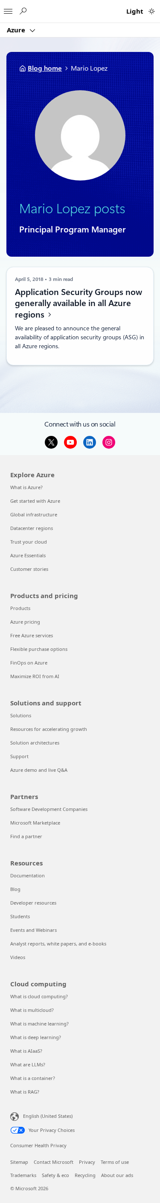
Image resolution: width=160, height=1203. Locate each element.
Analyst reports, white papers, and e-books (58, 943)
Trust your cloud (28, 541)
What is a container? (32, 1078)
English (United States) (48, 1116)
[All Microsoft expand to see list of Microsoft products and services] (8, 9)
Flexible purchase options (38, 649)
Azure (17, 30)
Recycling (85, 1175)
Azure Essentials (28, 555)
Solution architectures (34, 742)
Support (19, 756)
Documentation (27, 875)
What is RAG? (24, 1091)
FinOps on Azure (28, 662)
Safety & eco (55, 1175)
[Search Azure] (22, 11)
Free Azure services (31, 635)
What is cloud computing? (39, 996)
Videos (17, 957)
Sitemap (19, 1162)
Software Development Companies (48, 809)
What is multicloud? (32, 1010)
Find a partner (26, 836)
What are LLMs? (27, 1064)
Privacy (87, 1162)
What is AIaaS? (26, 1051)
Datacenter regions (31, 528)
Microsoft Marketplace (35, 822)
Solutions (20, 715)
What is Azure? (26, 487)
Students (20, 916)
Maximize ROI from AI (34, 676)
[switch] (151, 11)
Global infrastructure (33, 514)
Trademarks (23, 1175)
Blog (15, 889)
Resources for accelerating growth (48, 729)
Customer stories (29, 569)
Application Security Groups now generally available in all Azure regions (78, 303)
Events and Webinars (33, 930)
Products (20, 608)
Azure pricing (25, 622)
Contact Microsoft (53, 1162)
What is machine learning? (39, 1023)
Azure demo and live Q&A (38, 770)
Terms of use (115, 1162)
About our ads (117, 1175)
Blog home (45, 68)
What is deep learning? (35, 1037)
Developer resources (33, 902)
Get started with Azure (35, 501)
